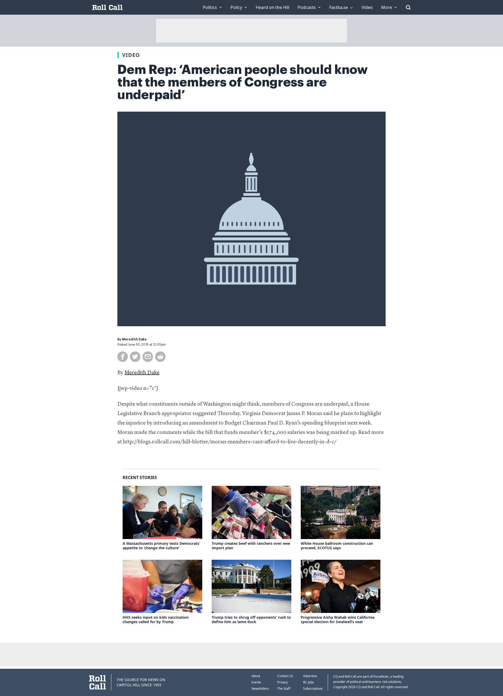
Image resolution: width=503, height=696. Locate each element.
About (256, 676)
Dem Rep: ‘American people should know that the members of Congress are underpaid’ (242, 82)
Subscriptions (313, 688)
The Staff (283, 688)
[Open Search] (408, 7)
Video (131, 54)
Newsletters (260, 688)
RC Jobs (308, 682)
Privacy (282, 682)
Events (256, 682)
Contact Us (285, 676)
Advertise (310, 676)
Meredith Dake (134, 339)
